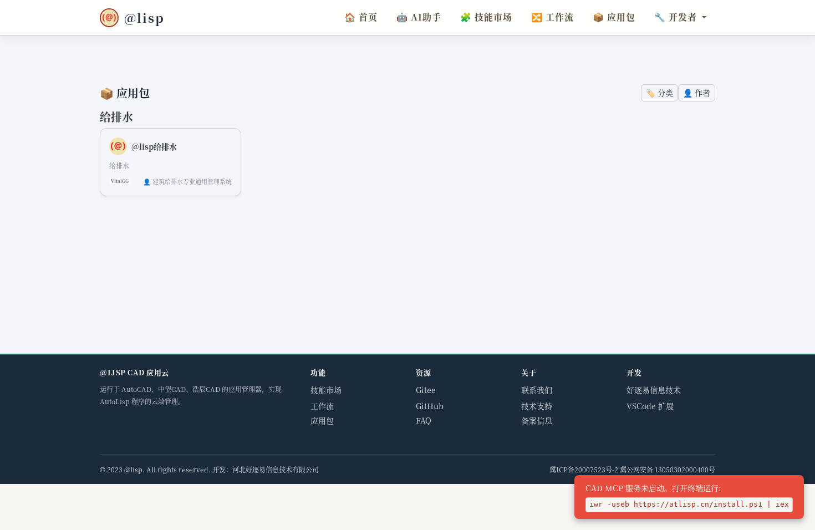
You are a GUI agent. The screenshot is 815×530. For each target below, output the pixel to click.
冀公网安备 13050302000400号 (667, 469)
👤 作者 (696, 92)
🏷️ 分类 (659, 92)
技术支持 (536, 405)
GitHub (430, 405)
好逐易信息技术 (653, 389)
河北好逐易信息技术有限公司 (275, 469)
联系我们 (536, 389)
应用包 (614, 17)
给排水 (116, 117)
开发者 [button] (675, 17)
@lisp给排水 (154, 146)
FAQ (423, 420)
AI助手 (418, 17)
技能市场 (486, 17)
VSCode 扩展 (650, 405)
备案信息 (536, 420)
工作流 (552, 17)
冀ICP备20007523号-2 (583, 469)
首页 (361, 17)
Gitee (426, 389)
